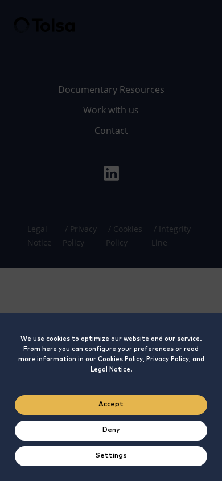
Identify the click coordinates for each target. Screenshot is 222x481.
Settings (111, 456)
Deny (111, 430)
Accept (111, 404)
